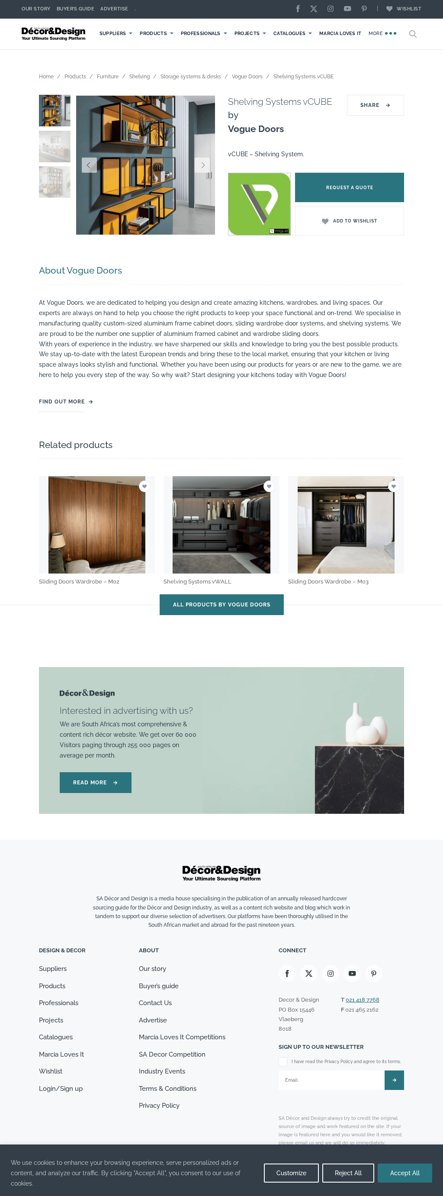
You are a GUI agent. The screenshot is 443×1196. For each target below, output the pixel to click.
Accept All (405, 1173)
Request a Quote (349, 187)
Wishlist (409, 9)
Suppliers (113, 33)
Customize (291, 1173)
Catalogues (289, 33)
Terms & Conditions (167, 1089)
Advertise (114, 9)
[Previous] (89, 165)
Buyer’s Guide (76, 9)
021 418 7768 (362, 999)
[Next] (202, 165)
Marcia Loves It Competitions (182, 1037)
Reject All (348, 1173)
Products (153, 33)
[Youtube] (349, 9)
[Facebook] (300, 9)
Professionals (201, 33)
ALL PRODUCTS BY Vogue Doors (221, 605)
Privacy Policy (159, 1105)
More (377, 33)
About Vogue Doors (80, 270)
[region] (221, 1170)
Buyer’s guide (159, 986)
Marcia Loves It (340, 33)
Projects (247, 33)
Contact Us (155, 1003)
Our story (36, 9)
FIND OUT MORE (62, 402)
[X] (315, 9)
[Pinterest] (366, 9)
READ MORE (95, 783)
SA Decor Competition (172, 1054)
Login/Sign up (61, 1089)
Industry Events (162, 1071)
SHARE (375, 105)
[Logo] (54, 34)
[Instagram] (332, 9)
